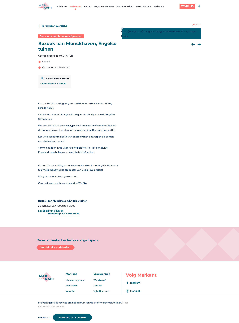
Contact (97, 285)
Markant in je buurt (75, 280)
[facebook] (199, 6)
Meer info (44, 317)
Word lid (70, 291)
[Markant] (45, 6)
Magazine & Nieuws (104, 6)
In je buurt (62, 6)
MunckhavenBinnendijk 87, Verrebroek (63, 212)
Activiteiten (75, 6)
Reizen (87, 6)
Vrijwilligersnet (101, 291)
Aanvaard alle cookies (72, 317)
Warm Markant (143, 6)
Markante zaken (125, 6)
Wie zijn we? (99, 280)
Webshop (159, 6)
